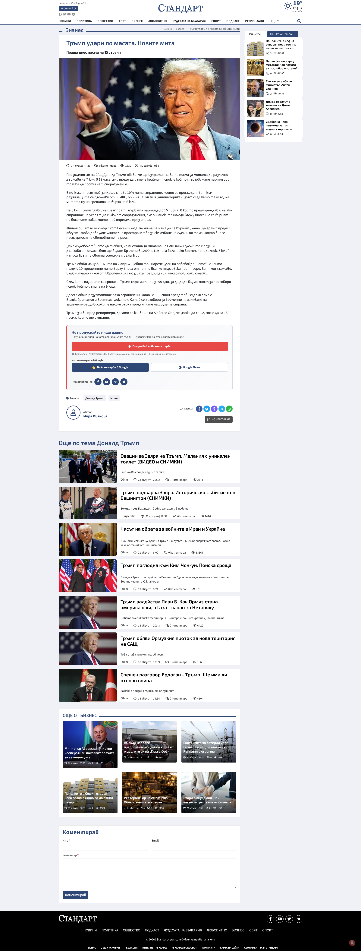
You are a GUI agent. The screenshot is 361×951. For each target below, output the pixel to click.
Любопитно (217, 930)
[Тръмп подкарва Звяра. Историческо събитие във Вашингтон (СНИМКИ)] (88, 503)
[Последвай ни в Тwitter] (289, 919)
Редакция (131, 948)
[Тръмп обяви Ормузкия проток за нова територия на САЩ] (88, 648)
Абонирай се (69, 9)
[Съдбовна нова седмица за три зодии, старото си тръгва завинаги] (255, 128)
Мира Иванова (149, 166)
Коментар (71, 855)
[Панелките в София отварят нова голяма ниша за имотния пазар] (255, 47)
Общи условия (110, 948)
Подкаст (152, 930)
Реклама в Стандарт (184, 948)
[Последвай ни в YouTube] (280, 919)
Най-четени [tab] (256, 34)
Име (66, 840)
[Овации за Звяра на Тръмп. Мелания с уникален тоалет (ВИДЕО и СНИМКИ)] (88, 466)
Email (155, 840)
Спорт (267, 930)
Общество (128, 516)
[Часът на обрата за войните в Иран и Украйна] (88, 539)
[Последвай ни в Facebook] (270, 919)
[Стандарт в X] (123, 381)
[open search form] (299, 20)
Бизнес (180, 29)
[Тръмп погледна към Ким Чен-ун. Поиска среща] (88, 575)
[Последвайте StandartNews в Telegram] (73, 14)
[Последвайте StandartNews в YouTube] (69, 14)
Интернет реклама (154, 948)
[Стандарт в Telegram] (115, 381)
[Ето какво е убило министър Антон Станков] (255, 88)
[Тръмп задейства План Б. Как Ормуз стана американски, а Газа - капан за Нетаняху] (88, 612)
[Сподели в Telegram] (221, 409)
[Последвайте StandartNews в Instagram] (64, 14)
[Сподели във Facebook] (199, 409)
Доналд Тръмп (94, 398)
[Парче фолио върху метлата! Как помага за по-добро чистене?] (255, 68)
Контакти (208, 948)
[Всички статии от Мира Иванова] (73, 413)
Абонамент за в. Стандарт (261, 948)
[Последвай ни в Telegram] (298, 919)
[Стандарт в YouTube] (106, 381)
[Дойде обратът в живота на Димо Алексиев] (255, 108)
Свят (124, 480)
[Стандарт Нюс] (78, 922)
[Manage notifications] (352, 943)
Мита (114, 398)
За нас (92, 948)
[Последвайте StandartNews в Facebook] (60, 14)
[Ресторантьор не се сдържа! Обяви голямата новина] (149, 792)
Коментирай (220, 419)
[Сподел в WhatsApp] (229, 409)
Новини (167, 29)
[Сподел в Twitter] (206, 409)
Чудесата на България (183, 930)
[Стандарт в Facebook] (98, 381)
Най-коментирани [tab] (282, 34)
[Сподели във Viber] (214, 409)
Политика (110, 930)
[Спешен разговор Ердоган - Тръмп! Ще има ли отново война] (88, 685)
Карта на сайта (229, 948)
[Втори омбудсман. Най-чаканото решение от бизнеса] (208, 792)
